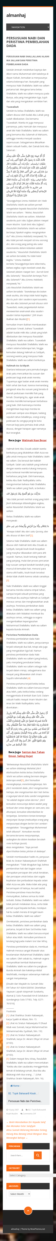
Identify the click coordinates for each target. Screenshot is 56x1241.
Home (16, 1085)
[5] (22, 780)
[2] (31, 535)
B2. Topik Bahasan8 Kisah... (22, 1093)
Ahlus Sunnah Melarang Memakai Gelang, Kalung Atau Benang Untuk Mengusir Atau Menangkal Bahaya (26, 1133)
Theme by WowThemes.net (33, 1229)
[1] (28, 319)
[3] (7, 580)
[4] (29, 678)
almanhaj (16, 15)
